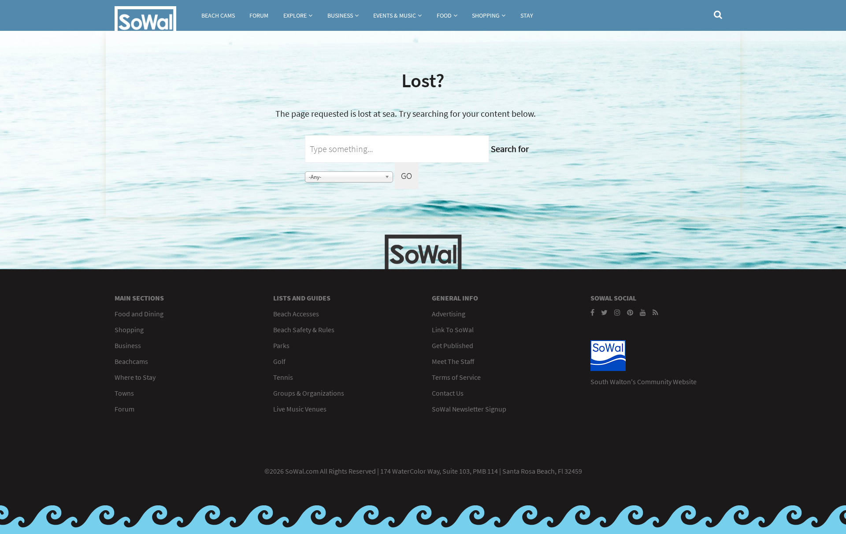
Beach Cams (218, 15)
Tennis (283, 377)
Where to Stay (135, 377)
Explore (295, 15)
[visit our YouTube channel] (643, 312)
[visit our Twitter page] (604, 312)
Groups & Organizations (308, 393)
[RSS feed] (655, 312)
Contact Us (448, 393)
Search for (510, 148)
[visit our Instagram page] (617, 312)
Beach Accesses (296, 313)
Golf (279, 361)
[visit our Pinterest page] (630, 312)
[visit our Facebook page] (592, 312)
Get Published (452, 345)
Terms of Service (456, 377)
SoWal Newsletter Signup (469, 408)
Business (340, 15)
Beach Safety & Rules (303, 329)
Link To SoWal (453, 329)
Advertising (448, 313)
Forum (258, 15)
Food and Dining (139, 313)
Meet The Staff (453, 361)
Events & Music (394, 15)
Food (444, 15)
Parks (281, 345)
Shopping (486, 15)
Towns (124, 393)
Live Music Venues (300, 408)
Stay (526, 15)
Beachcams (131, 361)
